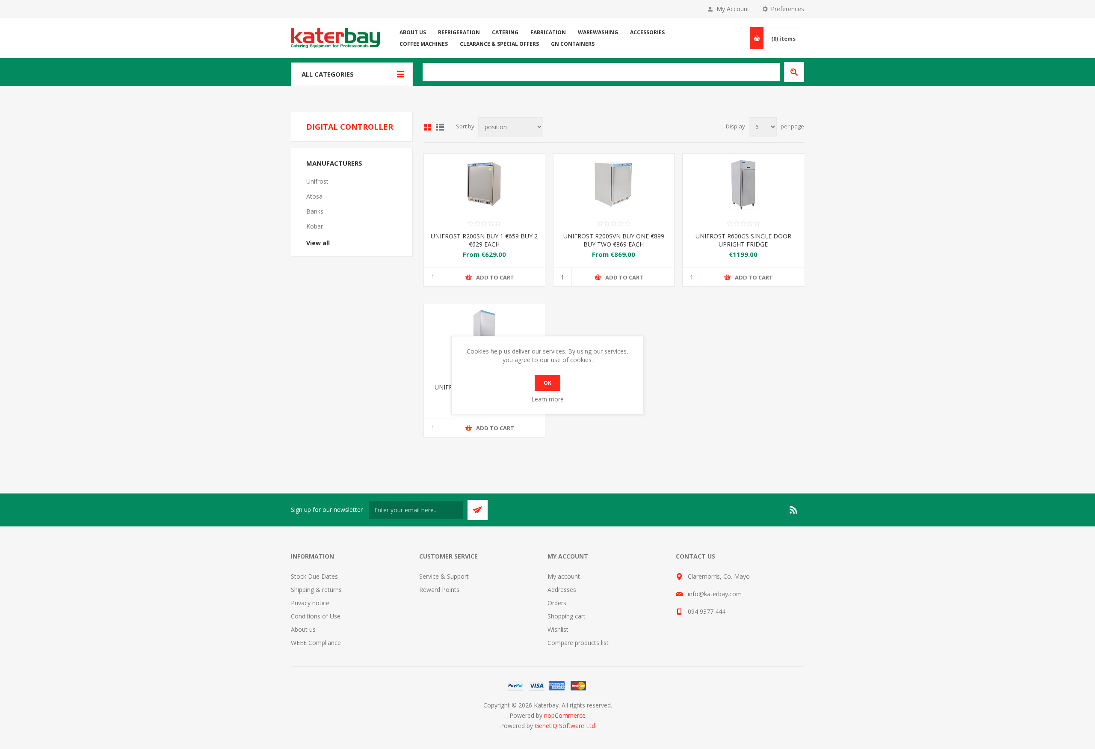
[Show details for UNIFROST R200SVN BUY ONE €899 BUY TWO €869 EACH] (614, 184)
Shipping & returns (316, 590)
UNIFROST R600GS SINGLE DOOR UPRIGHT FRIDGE (743, 240)
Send (478, 510)
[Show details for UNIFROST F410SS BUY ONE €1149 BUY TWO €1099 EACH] (484, 334)
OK (547, 382)
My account (564, 576)
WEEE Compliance (316, 643)
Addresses (562, 590)
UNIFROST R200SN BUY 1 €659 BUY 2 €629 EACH (484, 240)
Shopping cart (567, 616)
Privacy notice (310, 603)
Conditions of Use (315, 616)
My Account (732, 9)
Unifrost (317, 181)
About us (303, 629)
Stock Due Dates (314, 576)
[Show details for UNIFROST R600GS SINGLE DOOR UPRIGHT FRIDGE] (743, 184)
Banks (314, 211)
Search (794, 72)
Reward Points (439, 590)
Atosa (314, 196)
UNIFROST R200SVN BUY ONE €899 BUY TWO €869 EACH (613, 240)
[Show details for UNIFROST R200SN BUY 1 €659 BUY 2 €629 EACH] (484, 184)
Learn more (547, 399)
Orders (557, 603)
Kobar (314, 226)
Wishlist (558, 629)
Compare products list (578, 643)
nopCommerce (565, 715)
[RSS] (794, 510)
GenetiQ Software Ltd (565, 726)
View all (318, 243)
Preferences (787, 9)
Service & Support (444, 576)
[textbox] (601, 72)
